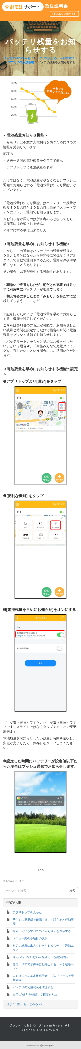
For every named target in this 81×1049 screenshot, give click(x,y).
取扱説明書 (56, 6)
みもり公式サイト (65, 13)
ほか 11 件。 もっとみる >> (24, 1004)
